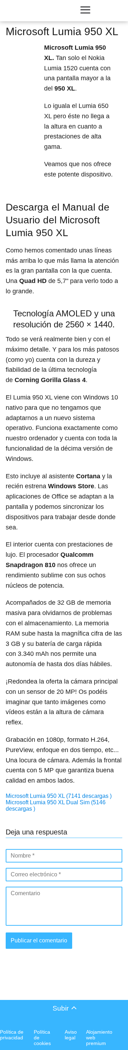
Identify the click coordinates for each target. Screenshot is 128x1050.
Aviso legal (71, 1034)
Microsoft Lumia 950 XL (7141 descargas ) (59, 796)
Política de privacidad (11, 1034)
